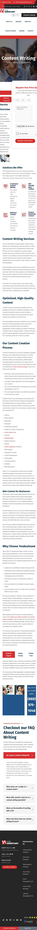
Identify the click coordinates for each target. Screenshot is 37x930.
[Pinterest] (20, 920)
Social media (8, 432)
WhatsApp (6, 860)
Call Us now (7, 854)
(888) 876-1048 (6, 856)
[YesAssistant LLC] (7, 11)
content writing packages (20, 367)
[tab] (19, 755)
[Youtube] (17, 920)
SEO (6, 467)
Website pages (9, 438)
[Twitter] (3, 920)
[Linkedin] (10, 920)
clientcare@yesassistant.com (10, 850)
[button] (1, 37)
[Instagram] (13, 920)
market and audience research (18, 617)
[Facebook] (7, 920)
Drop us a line (8, 848)
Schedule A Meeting (29, 15)
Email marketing (9, 447)
